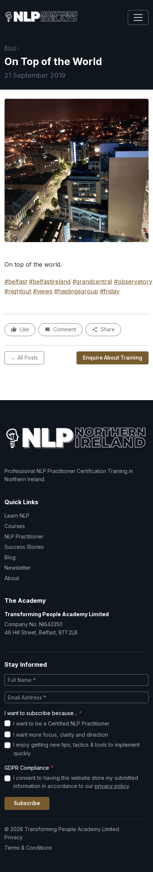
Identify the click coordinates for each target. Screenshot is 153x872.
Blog (10, 48)
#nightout (17, 291)
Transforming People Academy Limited (56, 614)
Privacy (13, 837)
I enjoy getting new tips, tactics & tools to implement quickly (76, 748)
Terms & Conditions (28, 847)
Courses (14, 526)
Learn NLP (16, 515)
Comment (64, 329)
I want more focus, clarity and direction (60, 734)
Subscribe (27, 803)
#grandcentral (92, 281)
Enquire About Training (112, 358)
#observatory (133, 281)
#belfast (15, 281)
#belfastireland (50, 281)
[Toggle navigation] (138, 17)
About (11, 578)
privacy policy (112, 786)
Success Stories (24, 547)
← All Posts (24, 358)
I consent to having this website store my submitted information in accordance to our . (75, 782)
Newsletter (17, 567)
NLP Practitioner (23, 536)
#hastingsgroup (76, 291)
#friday (110, 291)
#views (42, 291)
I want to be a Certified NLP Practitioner (61, 723)
